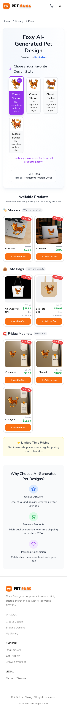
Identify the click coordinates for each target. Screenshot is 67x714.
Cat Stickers (13, 656)
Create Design (14, 621)
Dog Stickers (13, 650)
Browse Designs (15, 627)
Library (19, 21)
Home (6, 21)
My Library (12, 633)
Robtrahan (40, 57)
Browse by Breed (16, 662)
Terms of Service (16, 678)
